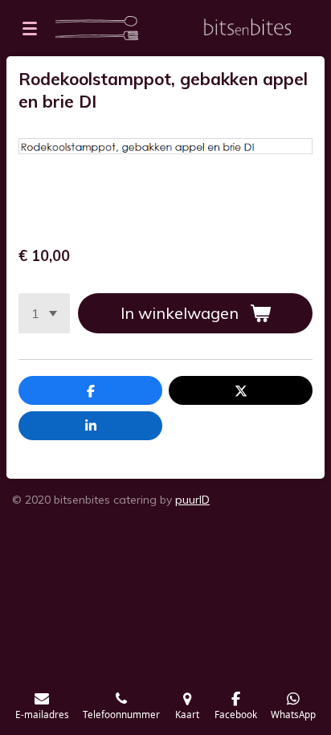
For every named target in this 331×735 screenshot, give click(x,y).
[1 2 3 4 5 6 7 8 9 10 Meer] (44, 313)
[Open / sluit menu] (29, 28)
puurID (192, 499)
